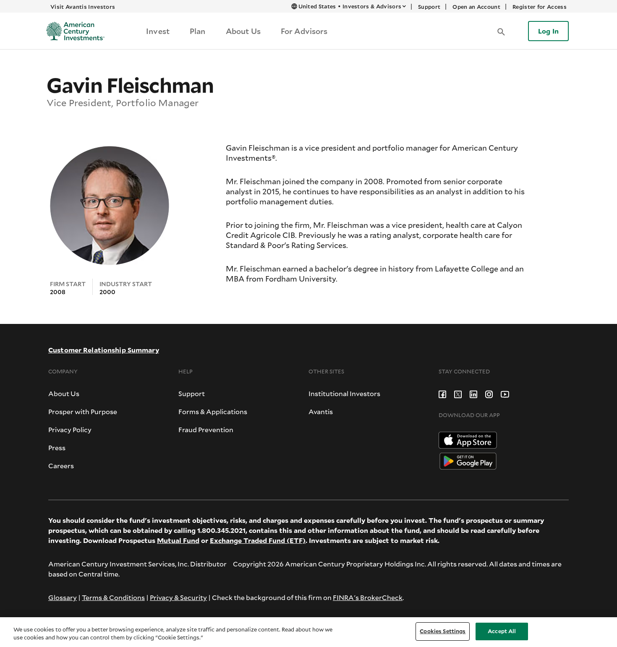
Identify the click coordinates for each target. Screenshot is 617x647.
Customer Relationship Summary (103, 349)
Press (56, 447)
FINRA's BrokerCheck (368, 597)
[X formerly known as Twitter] (458, 393)
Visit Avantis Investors (82, 6)
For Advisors (304, 31)
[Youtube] (505, 393)
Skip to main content (205, 6)
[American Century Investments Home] (72, 31)
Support (429, 6)
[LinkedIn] (473, 393)
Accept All (502, 631)
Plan (198, 31)
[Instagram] (489, 393)
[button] (501, 31)
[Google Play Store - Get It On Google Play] (468, 460)
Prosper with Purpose (82, 411)
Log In (548, 30)
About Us (243, 31)
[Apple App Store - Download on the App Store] (468, 439)
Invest (158, 31)
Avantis (320, 411)
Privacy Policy (70, 429)
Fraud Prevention (205, 429)
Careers (61, 465)
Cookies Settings (442, 631)
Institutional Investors (344, 393)
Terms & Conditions (113, 597)
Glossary (62, 597)
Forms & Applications (212, 411)
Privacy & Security (178, 597)
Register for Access (539, 6)
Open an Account (476, 6)
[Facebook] (442, 393)
